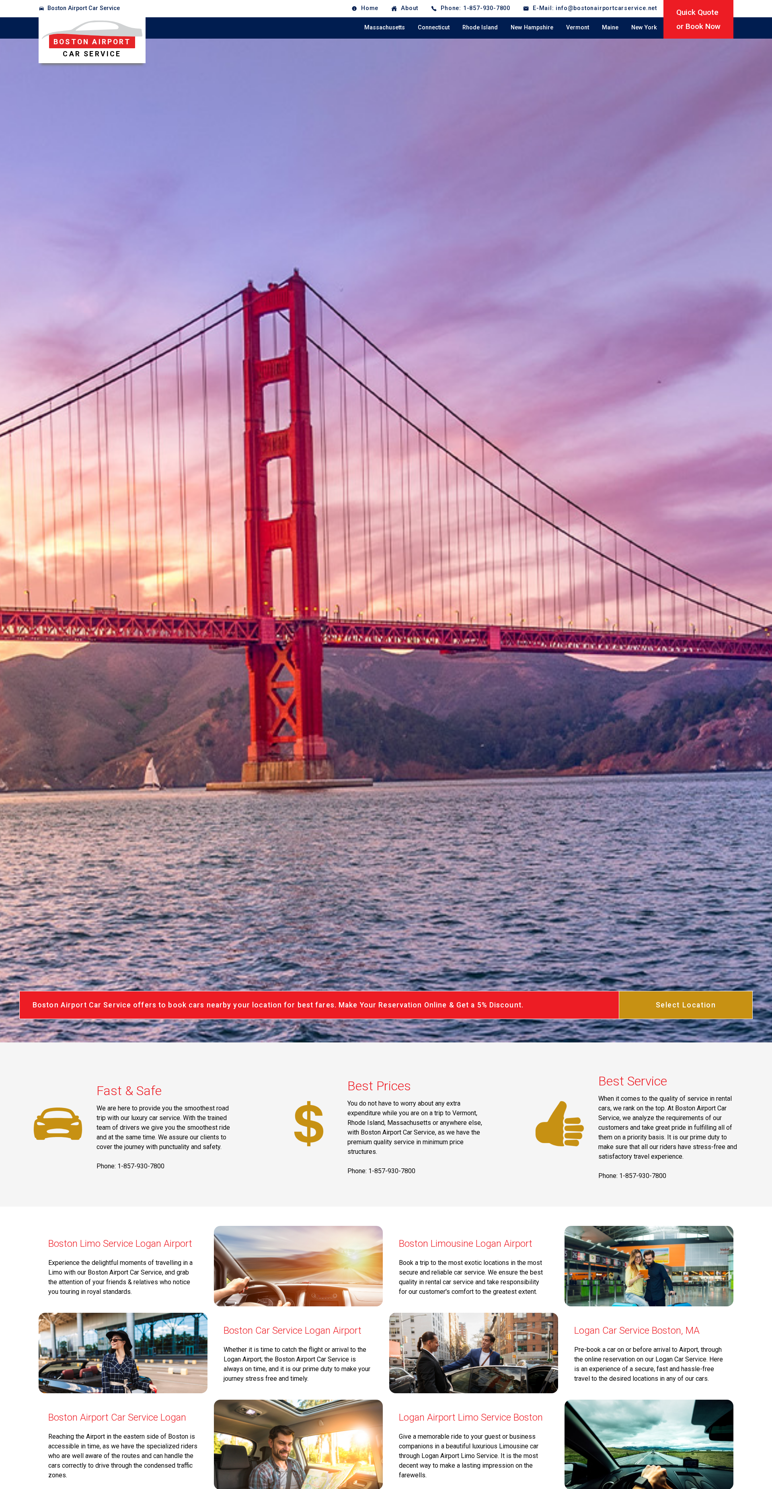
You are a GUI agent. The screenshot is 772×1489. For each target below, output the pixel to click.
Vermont (577, 27)
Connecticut (434, 27)
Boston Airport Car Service (83, 8)
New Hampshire (532, 27)
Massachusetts (384, 27)
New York (644, 27)
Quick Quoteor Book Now (698, 19)
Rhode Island (480, 27)
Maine (610, 27)
